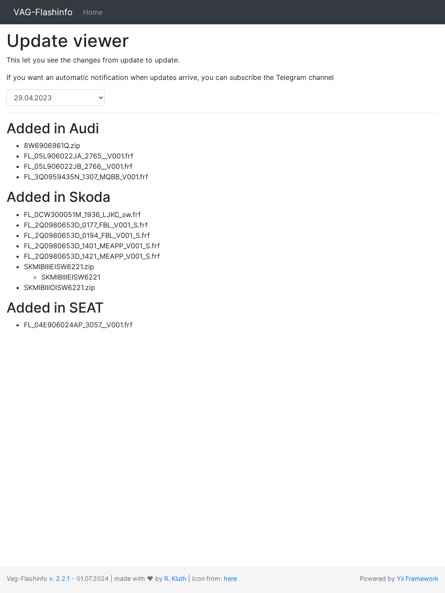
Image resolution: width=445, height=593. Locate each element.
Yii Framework (417, 578)
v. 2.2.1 (59, 578)
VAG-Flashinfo (43, 12)
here (230, 578)
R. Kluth (175, 578)
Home (93, 12)
